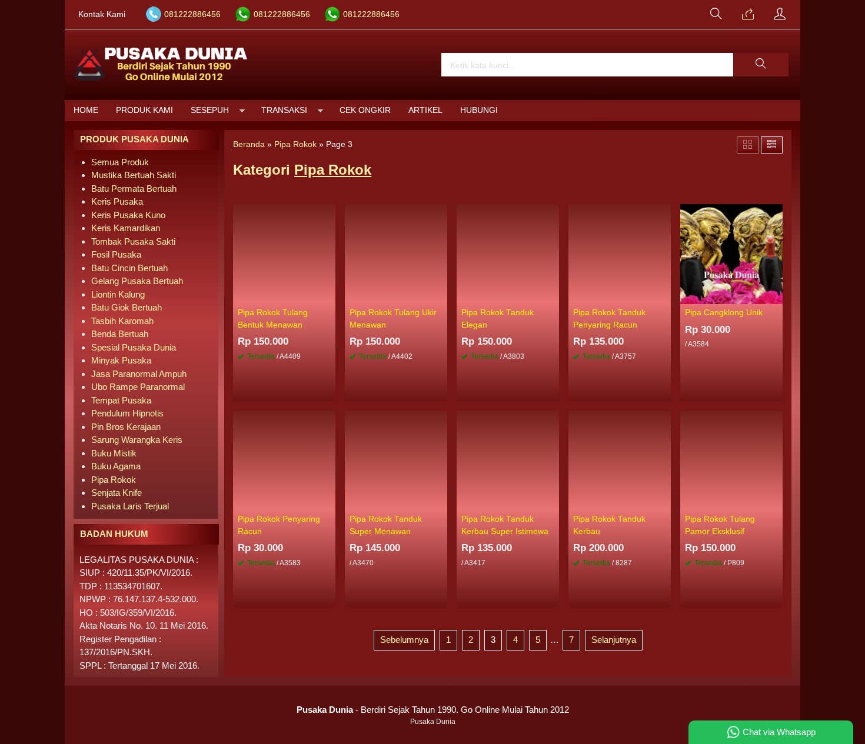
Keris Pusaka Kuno (128, 215)
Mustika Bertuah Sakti (133, 175)
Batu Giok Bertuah (126, 307)
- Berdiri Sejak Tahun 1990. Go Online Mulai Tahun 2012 (433, 710)
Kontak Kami (101, 14)
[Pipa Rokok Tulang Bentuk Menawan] (284, 253)
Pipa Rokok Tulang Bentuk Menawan (273, 318)
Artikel (425, 110)
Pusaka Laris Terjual (130, 506)
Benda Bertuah (119, 334)
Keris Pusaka (117, 201)
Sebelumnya (404, 640)
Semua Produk (120, 162)
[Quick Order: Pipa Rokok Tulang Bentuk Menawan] (328, 295)
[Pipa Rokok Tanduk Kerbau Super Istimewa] (508, 460)
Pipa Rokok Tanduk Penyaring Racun (609, 318)
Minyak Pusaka (121, 360)
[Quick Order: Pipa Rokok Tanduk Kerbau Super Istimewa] (552, 501)
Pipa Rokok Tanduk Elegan (497, 318)
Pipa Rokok (113, 480)
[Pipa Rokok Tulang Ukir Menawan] (396, 253)
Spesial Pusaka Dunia (133, 347)
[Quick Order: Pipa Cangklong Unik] (775, 295)
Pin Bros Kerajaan (126, 427)
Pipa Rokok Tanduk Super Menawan (386, 525)
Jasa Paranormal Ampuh (139, 374)
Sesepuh (210, 110)
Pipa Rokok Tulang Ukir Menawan (393, 318)
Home (86, 110)
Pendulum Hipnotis (127, 413)
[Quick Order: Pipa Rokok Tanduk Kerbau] (664, 501)
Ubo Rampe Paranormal (138, 387)
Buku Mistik (114, 453)
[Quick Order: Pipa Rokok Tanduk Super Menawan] (440, 501)
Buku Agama (116, 466)
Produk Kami (144, 110)
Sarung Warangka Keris (136, 440)
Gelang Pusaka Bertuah (137, 281)
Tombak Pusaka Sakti (133, 241)
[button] (761, 64)
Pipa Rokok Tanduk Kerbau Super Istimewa (504, 525)
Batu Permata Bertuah (134, 188)
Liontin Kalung (118, 294)
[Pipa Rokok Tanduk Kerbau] (619, 460)
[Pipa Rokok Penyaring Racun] (284, 460)
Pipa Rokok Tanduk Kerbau (609, 525)
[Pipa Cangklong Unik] (731, 253)
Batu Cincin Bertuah (129, 268)
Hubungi (479, 110)
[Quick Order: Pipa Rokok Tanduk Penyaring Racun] (664, 295)
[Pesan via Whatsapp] (748, 14)
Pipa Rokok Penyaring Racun (279, 525)
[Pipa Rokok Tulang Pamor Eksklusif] (731, 460)
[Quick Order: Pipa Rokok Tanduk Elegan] (552, 295)
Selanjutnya (613, 640)
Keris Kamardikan (125, 228)
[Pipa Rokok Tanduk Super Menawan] (396, 460)
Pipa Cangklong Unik (724, 312)
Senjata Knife (116, 493)
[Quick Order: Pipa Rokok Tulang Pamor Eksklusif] (775, 501)
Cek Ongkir (365, 110)
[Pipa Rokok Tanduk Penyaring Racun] (619, 253)
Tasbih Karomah (122, 321)
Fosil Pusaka (116, 254)
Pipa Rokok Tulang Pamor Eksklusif (720, 525)
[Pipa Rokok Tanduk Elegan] (508, 253)
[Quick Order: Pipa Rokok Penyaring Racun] (328, 501)
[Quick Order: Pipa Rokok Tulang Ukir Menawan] (440, 295)
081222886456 (192, 14)
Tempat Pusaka (121, 400)
